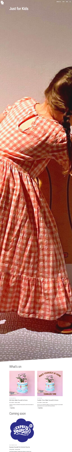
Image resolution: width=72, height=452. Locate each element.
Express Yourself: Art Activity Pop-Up (19, 447)
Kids (67, 1)
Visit (63, 1)
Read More (12, 407)
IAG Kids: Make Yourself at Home (18, 400)
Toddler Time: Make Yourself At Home (47, 400)
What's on (59, 1)
